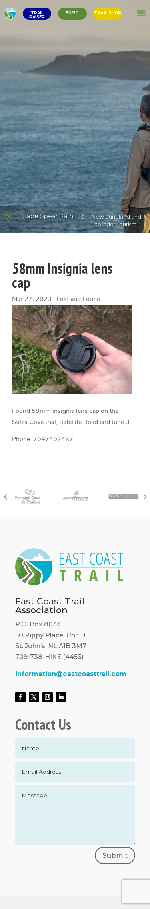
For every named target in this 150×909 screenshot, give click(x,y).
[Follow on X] (34, 697)
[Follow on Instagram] (47, 697)
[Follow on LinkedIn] (61, 697)
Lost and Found (78, 299)
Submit (115, 855)
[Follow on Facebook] (20, 697)
